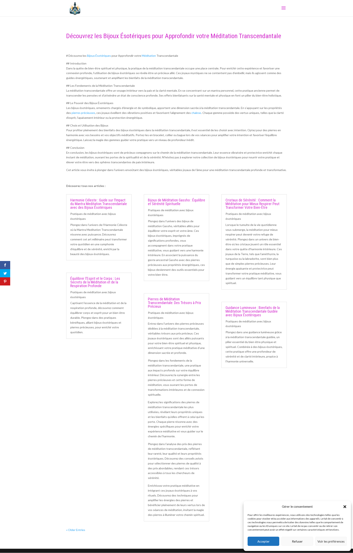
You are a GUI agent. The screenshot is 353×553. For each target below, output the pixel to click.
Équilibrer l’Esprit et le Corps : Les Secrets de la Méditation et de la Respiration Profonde (95, 282)
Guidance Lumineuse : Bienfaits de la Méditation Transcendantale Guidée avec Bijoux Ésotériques (253, 311)
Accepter (263, 541)
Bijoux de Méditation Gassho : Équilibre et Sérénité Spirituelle (176, 202)
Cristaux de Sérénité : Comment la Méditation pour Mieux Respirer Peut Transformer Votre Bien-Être (252, 204)
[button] (345, 507)
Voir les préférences (331, 541)
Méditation (149, 55)
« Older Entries (75, 530)
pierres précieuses (83, 112)
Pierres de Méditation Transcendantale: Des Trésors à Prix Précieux (174, 303)
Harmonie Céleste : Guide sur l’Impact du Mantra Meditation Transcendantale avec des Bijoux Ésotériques (98, 204)
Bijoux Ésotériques (99, 55)
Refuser (297, 541)
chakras (196, 112)
